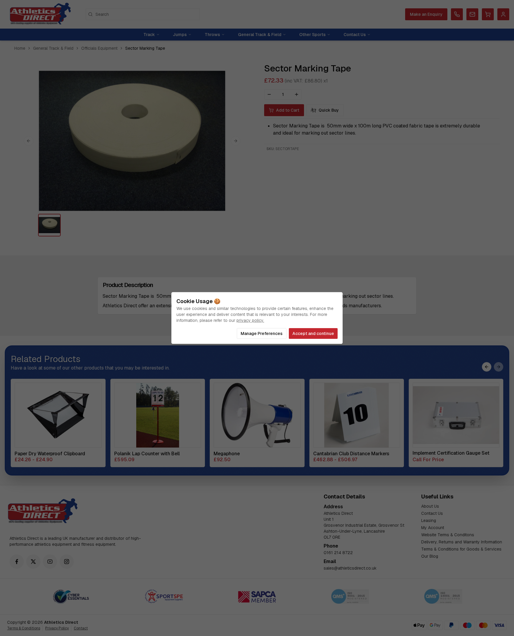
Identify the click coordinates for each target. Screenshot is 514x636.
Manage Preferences (262, 333)
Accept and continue (313, 333)
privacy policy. (250, 320)
